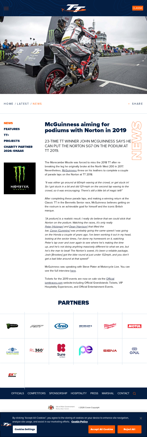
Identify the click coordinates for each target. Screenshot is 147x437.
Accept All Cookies (102, 429)
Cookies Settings (25, 429)
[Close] (141, 418)
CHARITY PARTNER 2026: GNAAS (18, 149)
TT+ (6, 135)
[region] (73, 424)
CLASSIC (138, 8)
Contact (123, 393)
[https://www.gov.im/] (63, 407)
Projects (12, 141)
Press (94, 393)
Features (12, 129)
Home (9, 104)
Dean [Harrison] (78, 226)
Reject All (129, 429)
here (73, 271)
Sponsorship (58, 393)
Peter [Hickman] (54, 226)
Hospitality (79, 393)
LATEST (23, 104)
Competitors (37, 393)
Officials (17, 393)
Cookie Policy (79, 421)
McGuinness (69, 170)
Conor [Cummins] (60, 230)
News (37, 104)
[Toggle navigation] (6, 8)
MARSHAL (108, 393)
